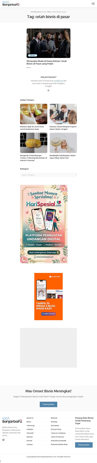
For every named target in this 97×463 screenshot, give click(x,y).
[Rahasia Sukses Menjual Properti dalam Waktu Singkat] (63, 114)
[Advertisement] (48, 348)
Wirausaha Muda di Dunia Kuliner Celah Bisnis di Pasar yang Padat (47, 62)
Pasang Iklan (48, 404)
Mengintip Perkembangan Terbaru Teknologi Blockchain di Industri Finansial (33, 157)
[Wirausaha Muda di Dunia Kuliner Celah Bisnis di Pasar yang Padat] (48, 43)
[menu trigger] (93, 3)
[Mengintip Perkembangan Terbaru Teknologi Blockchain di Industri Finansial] (33, 143)
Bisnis (32, 55)
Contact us (58, 81)
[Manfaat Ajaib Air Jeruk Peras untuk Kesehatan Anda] (33, 114)
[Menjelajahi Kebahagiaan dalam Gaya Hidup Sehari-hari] (63, 143)
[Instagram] (48, 91)
